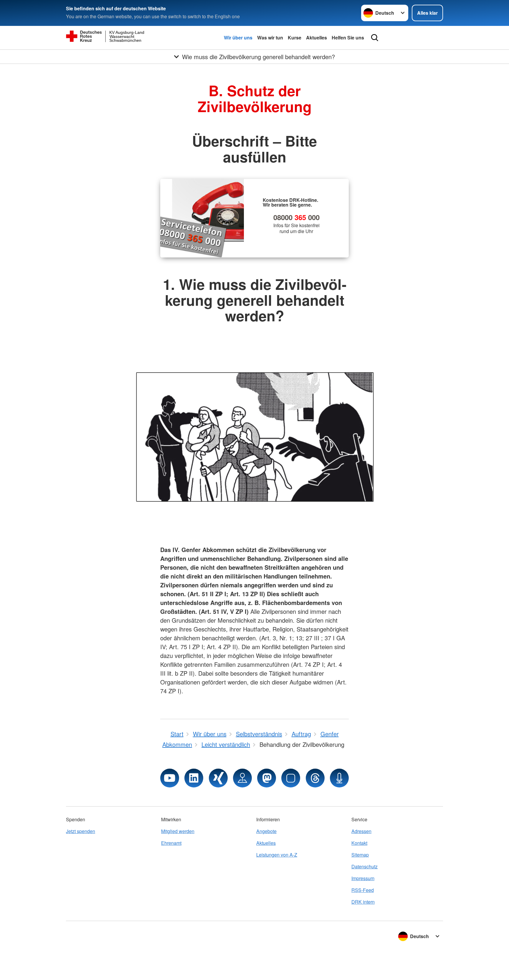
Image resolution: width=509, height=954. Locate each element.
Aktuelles (316, 37)
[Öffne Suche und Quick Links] (374, 37)
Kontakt (359, 843)
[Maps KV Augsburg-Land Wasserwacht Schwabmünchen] (242, 778)
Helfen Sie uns (348, 37)
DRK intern (363, 901)
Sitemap (360, 854)
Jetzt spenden (80, 831)
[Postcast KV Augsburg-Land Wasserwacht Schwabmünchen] (339, 778)
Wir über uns (238, 37)
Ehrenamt (171, 843)
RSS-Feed (362, 890)
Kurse (294, 37)
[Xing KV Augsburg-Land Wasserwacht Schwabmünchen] (218, 778)
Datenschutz (364, 866)
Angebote (266, 831)
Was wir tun (270, 37)
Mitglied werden (177, 831)
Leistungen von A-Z (276, 854)
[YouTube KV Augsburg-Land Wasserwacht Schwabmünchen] (169, 778)
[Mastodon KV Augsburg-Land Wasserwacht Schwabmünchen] (266, 778)
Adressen (361, 831)
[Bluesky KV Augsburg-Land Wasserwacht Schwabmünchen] (290, 778)
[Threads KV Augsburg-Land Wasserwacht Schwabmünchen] (315, 778)
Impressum (362, 878)
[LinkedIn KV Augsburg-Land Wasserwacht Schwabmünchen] (193, 778)
